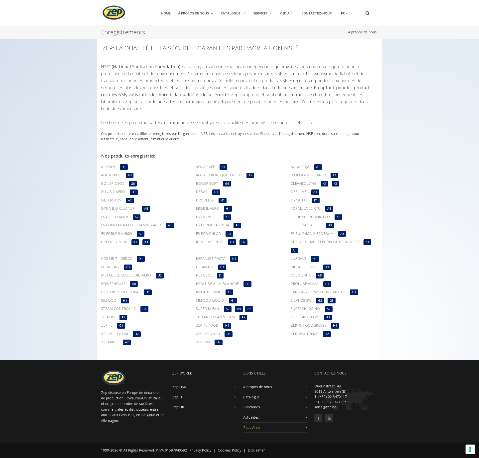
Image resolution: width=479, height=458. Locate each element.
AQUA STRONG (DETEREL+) (219, 175)
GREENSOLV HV (114, 241)
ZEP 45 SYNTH (208, 333)
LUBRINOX (205, 267)
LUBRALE (298, 258)
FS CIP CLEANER (114, 216)
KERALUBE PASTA (211, 258)
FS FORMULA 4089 (116, 233)
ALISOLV (108, 166)
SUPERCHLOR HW (305, 308)
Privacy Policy (200, 450)
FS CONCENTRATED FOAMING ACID (131, 225)
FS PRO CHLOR (208, 233)
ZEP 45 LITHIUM (114, 333)
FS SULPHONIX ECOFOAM (312, 233)
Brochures (251, 407)
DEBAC (202, 191)
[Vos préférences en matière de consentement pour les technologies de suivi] (470, 449)
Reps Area (251, 427)
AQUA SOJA (300, 166)
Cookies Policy (229, 450)
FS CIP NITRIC (207, 216)
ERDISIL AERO (207, 208)
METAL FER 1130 (305, 267)
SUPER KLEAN (207, 308)
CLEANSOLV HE (303, 183)
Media (284, 13)
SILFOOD (108, 300)
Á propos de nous (193, 13)
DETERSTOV (111, 200)
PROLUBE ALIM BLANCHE (217, 283)
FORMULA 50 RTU (306, 208)
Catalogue (231, 13)
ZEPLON (203, 342)
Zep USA (179, 386)
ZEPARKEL (109, 342)
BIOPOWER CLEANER (308, 175)
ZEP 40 (107, 325)
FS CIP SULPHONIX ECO (310, 216)
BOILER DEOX (112, 183)
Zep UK (178, 407)
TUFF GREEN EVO (305, 317)
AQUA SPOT (111, 175)
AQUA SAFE (205, 166)
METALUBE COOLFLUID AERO (126, 275)
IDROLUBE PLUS (209, 241)
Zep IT (177, 397)
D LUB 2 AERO (113, 191)
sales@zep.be (325, 407)
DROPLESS (205, 200)
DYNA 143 (299, 200)
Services (260, 13)
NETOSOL (204, 275)
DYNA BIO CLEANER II (119, 208)
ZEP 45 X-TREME (304, 333)
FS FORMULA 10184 (212, 225)
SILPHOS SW (301, 300)
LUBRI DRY (110, 267)
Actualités (251, 417)
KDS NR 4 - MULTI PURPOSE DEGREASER (325, 241)
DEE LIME (299, 191)
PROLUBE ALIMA (305, 283)
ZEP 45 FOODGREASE (308, 325)
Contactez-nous (316, 13)
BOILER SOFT (207, 183)
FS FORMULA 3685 (306, 225)
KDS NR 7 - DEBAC (116, 258)
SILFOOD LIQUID (210, 300)
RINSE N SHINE (208, 291)
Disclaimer (256, 450)
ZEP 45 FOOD (207, 325)
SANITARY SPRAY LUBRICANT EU (318, 291)
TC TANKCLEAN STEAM (215, 317)
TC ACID (108, 317)
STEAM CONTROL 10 (118, 308)
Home (166, 13)
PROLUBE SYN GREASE (120, 291)
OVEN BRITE (301, 275)
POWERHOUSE (113, 283)
